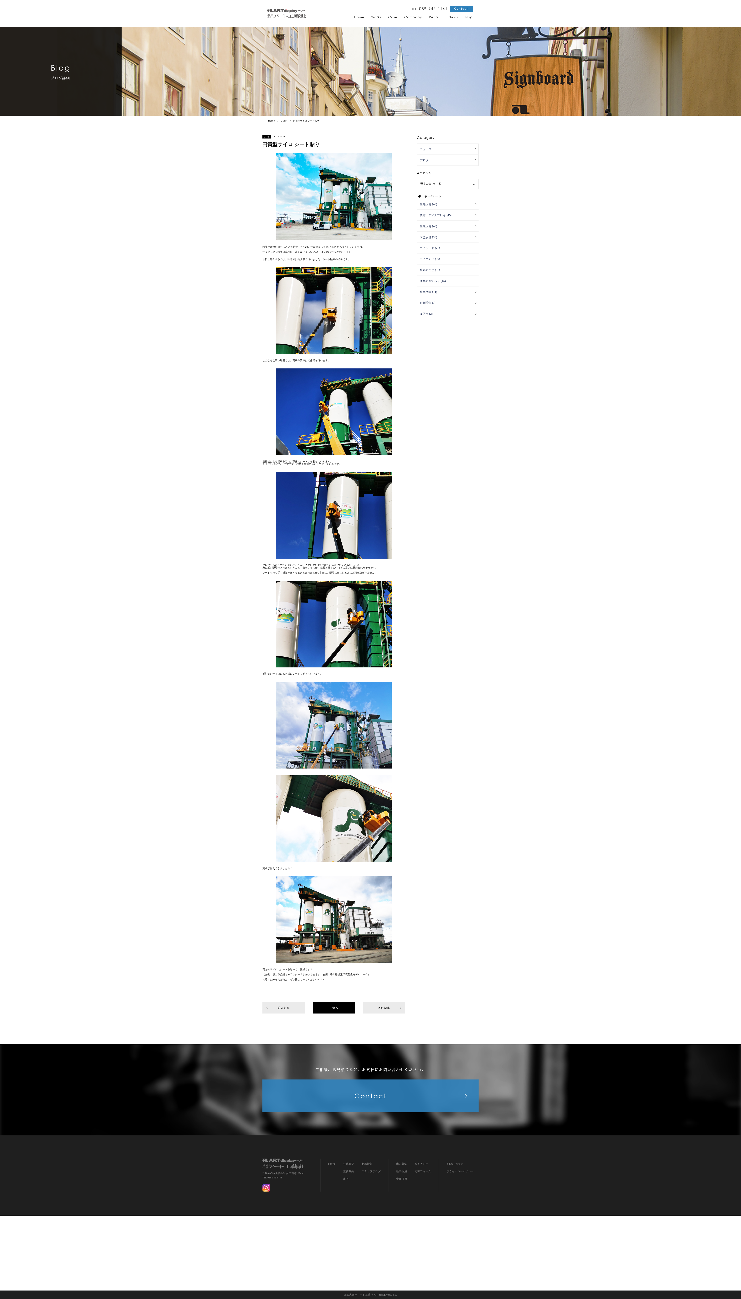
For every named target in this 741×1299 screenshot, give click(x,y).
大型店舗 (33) (428, 237)
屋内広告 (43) (428, 226)
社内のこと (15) (430, 270)
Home (271, 120)
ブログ (283, 120)
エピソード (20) (430, 248)
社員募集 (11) (428, 292)
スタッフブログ (371, 1171)
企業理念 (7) (428, 303)
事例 (346, 1178)
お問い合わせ (455, 1163)
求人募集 (401, 1163)
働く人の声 (421, 1163)
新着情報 (367, 1163)
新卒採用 (401, 1171)
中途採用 (401, 1178)
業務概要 (348, 1171)
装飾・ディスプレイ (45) (436, 215)
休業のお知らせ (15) (433, 281)
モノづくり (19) (430, 259)
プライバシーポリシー (460, 1171)
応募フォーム (423, 1171)
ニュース (425, 149)
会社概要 (348, 1163)
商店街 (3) (426, 314)
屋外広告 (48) (428, 204)
